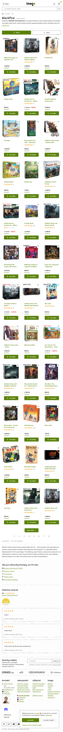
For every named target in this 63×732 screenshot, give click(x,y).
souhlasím (30, 720)
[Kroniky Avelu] (31, 221)
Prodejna (50, 686)
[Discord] (14, 724)
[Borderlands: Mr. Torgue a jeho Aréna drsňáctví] (11, 262)
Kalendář (50, 695)
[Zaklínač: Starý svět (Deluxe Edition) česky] (31, 56)
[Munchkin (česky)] (31, 465)
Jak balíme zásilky (22, 687)
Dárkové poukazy (53, 693)
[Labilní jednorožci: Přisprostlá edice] (52, 465)
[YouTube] (19, 724)
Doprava (20, 686)
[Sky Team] (52, 302)
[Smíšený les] (31, 180)
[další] (49, 536)
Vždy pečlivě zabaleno (11, 579)
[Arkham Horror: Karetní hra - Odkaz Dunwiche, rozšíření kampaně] (31, 97)
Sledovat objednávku (23, 691)
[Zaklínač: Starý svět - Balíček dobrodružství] (31, 302)
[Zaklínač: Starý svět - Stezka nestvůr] (52, 221)
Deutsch (21, 701)
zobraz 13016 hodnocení (10, 595)
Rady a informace (37, 689)
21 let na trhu (8, 574)
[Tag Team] (11, 506)
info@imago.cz (8, 689)
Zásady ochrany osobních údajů (32, 725)
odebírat (55, 661)
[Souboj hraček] (11, 180)
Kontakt (50, 684)
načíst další (30, 530)
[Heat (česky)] (11, 465)
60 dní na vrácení (9, 571)
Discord (6, 691)
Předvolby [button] (49, 715)
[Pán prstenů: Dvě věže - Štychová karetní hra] (31, 139)
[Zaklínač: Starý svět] (52, 506)
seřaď (48, 32)
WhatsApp (7, 693)
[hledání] (59, 9)
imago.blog (51, 697)
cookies (36, 713)
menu (6, 4)
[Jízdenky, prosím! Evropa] (52, 180)
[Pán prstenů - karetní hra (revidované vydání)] (11, 423)
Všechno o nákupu (22, 684)
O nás (49, 689)
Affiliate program (37, 695)
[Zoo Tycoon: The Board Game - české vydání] (52, 342)
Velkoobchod (36, 691)
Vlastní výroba (8, 577)
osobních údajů (57, 664)
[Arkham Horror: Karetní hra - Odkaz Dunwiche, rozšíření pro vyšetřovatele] (11, 221)
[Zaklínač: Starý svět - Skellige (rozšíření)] (11, 382)
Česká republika (24, 695)
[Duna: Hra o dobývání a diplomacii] (52, 262)
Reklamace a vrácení (23, 689)
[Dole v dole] (52, 423)
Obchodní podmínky (38, 684)
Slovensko (22, 697)
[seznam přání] (17, 39)
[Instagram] (9, 724)
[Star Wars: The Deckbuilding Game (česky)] (52, 382)
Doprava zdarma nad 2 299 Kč (13, 568)
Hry (12, 14)
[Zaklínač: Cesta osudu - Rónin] (11, 342)
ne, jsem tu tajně (48, 720)
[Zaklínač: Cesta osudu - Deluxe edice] (52, 139)
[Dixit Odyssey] (31, 423)
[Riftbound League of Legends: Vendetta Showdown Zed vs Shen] (31, 262)
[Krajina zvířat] (11, 97)
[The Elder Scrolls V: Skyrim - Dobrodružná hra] (11, 302)
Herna (49, 687)
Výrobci (7, 14)
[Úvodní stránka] (3, 14)
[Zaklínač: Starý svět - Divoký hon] (31, 506)
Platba (26, 686)
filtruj (18, 32)
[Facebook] (4, 724)
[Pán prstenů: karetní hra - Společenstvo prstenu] (31, 382)
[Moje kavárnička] (31, 342)
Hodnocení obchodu (54, 691)
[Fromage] (11, 139)
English (21, 699)
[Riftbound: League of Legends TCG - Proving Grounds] (11, 56)
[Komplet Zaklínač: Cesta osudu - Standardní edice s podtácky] (52, 97)
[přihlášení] (54, 4)
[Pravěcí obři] (52, 56)
